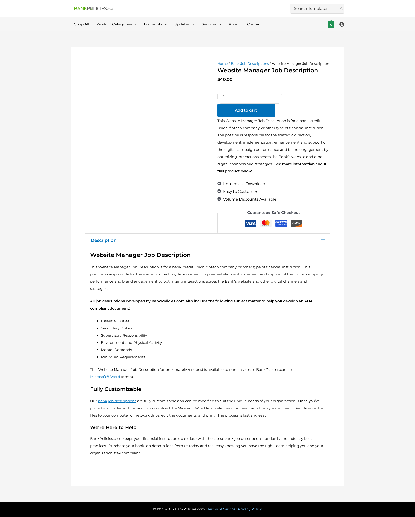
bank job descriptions (117, 401)
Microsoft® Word (105, 376)
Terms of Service (221, 509)
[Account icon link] (341, 24)
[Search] (341, 8)
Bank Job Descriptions (250, 63)
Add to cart (246, 110)
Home (222, 63)
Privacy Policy (250, 509)
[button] (134, 24)
